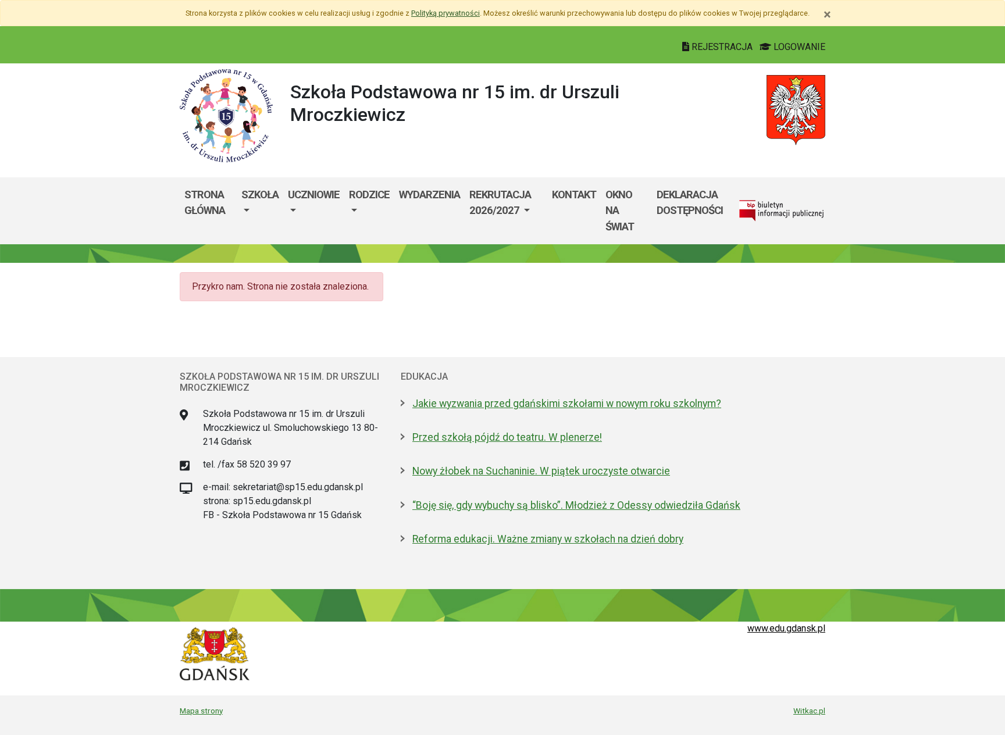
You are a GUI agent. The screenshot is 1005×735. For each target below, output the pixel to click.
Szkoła (260, 194)
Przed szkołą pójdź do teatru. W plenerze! (507, 437)
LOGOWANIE (798, 46)
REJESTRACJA (722, 46)
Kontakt (574, 194)
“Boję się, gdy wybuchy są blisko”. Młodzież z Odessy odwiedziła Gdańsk (576, 505)
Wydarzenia (429, 194)
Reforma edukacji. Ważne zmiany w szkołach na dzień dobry (547, 539)
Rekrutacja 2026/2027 (500, 202)
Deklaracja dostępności (690, 202)
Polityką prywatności (445, 13)
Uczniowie (314, 194)
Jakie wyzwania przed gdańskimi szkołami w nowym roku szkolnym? (566, 403)
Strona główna (204, 202)
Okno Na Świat (619, 210)
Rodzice (369, 194)
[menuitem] (260, 211)
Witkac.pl (809, 710)
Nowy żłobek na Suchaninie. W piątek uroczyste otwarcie (541, 471)
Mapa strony (201, 710)
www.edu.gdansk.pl (786, 628)
